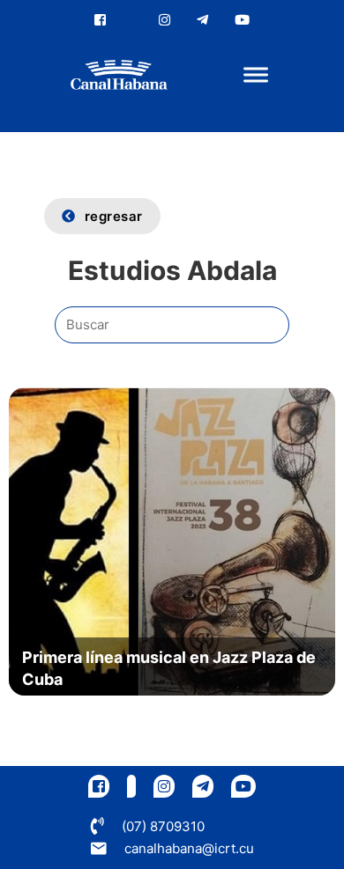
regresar (114, 216)
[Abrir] (255, 75)
